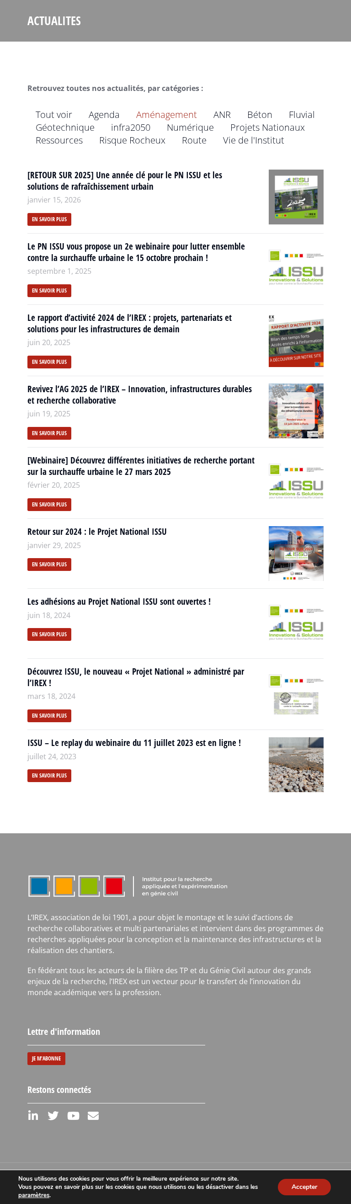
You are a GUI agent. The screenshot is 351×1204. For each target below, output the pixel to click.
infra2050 (130, 127)
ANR (222, 114)
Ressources (59, 140)
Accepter (304, 1187)
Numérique (190, 127)
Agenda (104, 114)
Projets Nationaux (267, 127)
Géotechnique (65, 127)
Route (194, 140)
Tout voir (54, 114)
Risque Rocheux (132, 140)
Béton (259, 114)
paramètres (33, 1195)
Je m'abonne (46, 1058)
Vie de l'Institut (253, 140)
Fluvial (302, 114)
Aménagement (166, 114)
